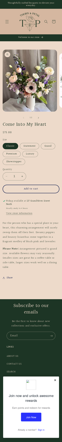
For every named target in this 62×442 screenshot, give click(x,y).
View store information (19, 213)
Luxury (30, 154)
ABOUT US (12, 356)
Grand (47, 146)
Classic (10, 146)
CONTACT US (14, 364)
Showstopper (14, 162)
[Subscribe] (51, 336)
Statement (29, 146)
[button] (7, 21)
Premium (11, 154)
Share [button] (10, 278)
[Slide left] (23, 117)
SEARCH (11, 372)
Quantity (7, 169)
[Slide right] (38, 117)
